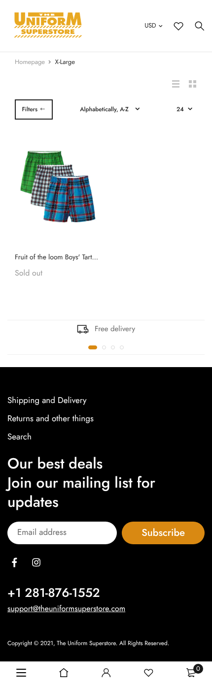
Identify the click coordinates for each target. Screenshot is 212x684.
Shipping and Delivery (47, 400)
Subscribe (163, 533)
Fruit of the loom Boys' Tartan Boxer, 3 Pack (77, 257)
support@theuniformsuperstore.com (66, 608)
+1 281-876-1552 (53, 592)
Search (19, 437)
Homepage (30, 61)
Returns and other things (50, 419)
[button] (93, 347)
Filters (29, 109)
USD (150, 25)
